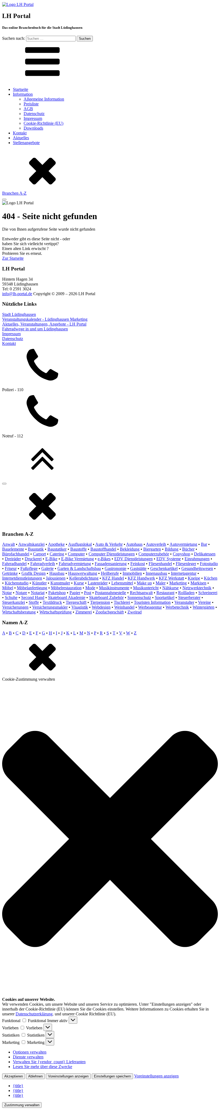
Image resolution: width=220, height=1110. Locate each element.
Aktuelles (21, 137)
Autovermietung (183, 544)
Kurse (79, 583)
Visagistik (79, 607)
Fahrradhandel (14, 563)
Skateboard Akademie (66, 597)
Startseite (20, 89)
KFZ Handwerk (141, 578)
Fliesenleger (186, 563)
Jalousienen (55, 578)
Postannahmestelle (110, 592)
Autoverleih (156, 544)
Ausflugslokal (80, 544)
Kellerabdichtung (83, 578)
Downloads (33, 128)
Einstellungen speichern (112, 1076)
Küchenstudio (16, 583)
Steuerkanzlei (13, 602)
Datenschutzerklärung (34, 1014)
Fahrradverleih (42, 563)
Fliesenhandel (160, 563)
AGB (28, 108)
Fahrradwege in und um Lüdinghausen (35, 329)
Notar (7, 592)
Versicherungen (15, 607)
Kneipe (194, 578)
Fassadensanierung (111, 563)
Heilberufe (110, 573)
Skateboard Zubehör (106, 597)
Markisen (198, 583)
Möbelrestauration (66, 588)
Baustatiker (57, 549)
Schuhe (11, 597)
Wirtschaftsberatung (19, 612)
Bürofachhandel (15, 554)
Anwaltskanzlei (31, 544)
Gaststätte (138, 568)
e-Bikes (104, 558)
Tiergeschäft (76, 602)
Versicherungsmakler (50, 607)
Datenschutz (34, 113)
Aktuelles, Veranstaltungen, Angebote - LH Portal (44, 324)
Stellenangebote (26, 142)
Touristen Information (152, 602)
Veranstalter (184, 602)
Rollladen (186, 592)
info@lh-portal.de (17, 293)
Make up (144, 583)
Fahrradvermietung (75, 563)
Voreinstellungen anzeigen (68, 1076)
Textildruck (52, 602)
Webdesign (101, 607)
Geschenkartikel (164, 568)
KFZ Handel (113, 578)
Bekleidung (130, 549)
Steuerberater (189, 597)
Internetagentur (183, 573)
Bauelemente (13, 549)
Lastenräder (98, 583)
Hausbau (56, 573)
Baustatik (36, 549)
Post (87, 592)
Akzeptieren (13, 1076)
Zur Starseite (13, 258)
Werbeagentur (150, 607)
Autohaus (134, 544)
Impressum (33, 118)
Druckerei (33, 558)
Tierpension (100, 602)
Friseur (11, 568)
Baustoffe (78, 549)
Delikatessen (204, 554)
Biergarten (152, 549)
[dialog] (110, 581)
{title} (18, 1085)
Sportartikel (164, 597)
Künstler (39, 583)
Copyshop (181, 554)
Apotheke (56, 544)
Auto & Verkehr (109, 544)
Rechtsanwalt (141, 592)
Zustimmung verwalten (21, 1105)
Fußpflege (29, 568)
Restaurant (165, 592)
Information (23, 94)
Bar (204, 544)
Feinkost (137, 563)
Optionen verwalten (29, 1052)
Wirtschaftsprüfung (55, 612)
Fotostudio (209, 563)
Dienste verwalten (28, 1057)
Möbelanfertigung (32, 588)
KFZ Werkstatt (171, 578)
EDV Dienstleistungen (133, 558)
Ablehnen (35, 1076)
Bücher (188, 549)
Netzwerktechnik (196, 588)
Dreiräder (13, 558)
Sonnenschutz (139, 597)
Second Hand (32, 597)
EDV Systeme (168, 558)
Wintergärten (203, 607)
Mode (90, 588)
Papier (74, 592)
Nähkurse (170, 588)
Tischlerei (122, 602)
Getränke (10, 573)
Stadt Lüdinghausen (19, 314)
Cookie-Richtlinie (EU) (43, 123)
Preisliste (31, 104)
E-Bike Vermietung (77, 558)
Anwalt (8, 544)
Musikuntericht (146, 588)
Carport (39, 554)
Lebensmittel (122, 583)
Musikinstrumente (114, 588)
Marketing (178, 583)
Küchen (210, 578)
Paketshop (57, 592)
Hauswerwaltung (82, 573)
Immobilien (132, 573)
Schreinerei (207, 592)
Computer (76, 554)
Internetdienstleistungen (22, 578)
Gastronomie (115, 568)
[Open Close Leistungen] (4, 199)
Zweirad (134, 612)
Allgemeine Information (44, 99)
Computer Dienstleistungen (112, 554)
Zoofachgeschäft (110, 612)
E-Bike (51, 558)
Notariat (38, 592)
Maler (161, 583)
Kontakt (20, 133)
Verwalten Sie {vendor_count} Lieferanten (49, 1061)
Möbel (7, 588)
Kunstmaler (60, 583)
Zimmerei (83, 612)
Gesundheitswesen (197, 568)
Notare (21, 592)
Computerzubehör (153, 554)
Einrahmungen (197, 558)
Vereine (204, 602)
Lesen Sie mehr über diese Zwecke (42, 1066)
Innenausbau (156, 573)
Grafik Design (33, 573)
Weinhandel (124, 607)
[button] (110, 839)
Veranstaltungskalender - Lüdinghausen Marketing (44, 319)
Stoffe (34, 602)
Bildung (171, 549)
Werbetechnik (177, 607)
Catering (57, 554)
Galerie (47, 568)
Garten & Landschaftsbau (79, 568)
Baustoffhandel (103, 549)
